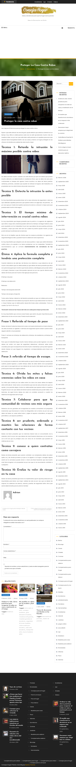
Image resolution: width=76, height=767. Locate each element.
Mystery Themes (30, 765)
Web (4, 557)
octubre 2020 (62, 360)
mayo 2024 (61, 229)
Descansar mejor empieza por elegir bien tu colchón (65, 130)
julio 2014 (61, 488)
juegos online (62, 624)
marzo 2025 (61, 193)
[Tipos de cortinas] (5, 688)
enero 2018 (61, 416)
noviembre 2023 (63, 241)
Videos (56, 2)
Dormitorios (61, 596)
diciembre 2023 (63, 237)
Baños (60, 540)
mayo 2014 (61, 496)
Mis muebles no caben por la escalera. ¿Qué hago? (26, 603)
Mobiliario (61, 636)
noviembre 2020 (63, 357)
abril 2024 (61, 233)
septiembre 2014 (63, 480)
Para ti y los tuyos (36, 695)
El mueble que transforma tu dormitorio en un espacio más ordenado (65, 119)
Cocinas (60, 556)
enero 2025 (61, 197)
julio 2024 (61, 221)
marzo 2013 (61, 528)
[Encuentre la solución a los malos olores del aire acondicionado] (5, 733)
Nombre (6, 544)
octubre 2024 (62, 209)
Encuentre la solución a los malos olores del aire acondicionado (15, 736)
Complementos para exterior (64, 561)
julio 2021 (60, 325)
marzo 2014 (61, 504)
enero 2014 (61, 512)
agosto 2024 (62, 217)
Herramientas (62, 608)
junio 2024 (61, 225)
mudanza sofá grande (26, 617)
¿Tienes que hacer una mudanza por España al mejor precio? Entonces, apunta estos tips (16, 698)
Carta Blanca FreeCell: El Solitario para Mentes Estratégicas (65, 140)
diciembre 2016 (62, 432)
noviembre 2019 (63, 404)
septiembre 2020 (63, 364)
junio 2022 (61, 293)
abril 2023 (61, 261)
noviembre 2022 (63, 273)
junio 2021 (61, 329)
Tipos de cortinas (16, 687)
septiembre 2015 (63, 468)
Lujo (44, 2)
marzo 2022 (61, 305)
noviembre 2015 (63, 460)
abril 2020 (61, 384)
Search (70, 28)
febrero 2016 (62, 448)
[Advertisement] (38, 44)
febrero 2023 (62, 269)
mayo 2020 (61, 380)
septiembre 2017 (63, 428)
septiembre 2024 (63, 213)
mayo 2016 (61, 440)
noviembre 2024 (63, 205)
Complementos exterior (38, 738)
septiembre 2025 (63, 181)
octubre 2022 (62, 277)
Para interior (34, 703)
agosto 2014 (62, 484)
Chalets (49, 2)
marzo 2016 (61, 444)
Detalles (60, 592)
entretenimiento (63, 600)
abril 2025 (61, 189)
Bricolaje (60, 544)
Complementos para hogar (43, 597)
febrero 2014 (62, 508)
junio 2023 (61, 253)
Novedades (8, 114)
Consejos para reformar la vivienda (15, 711)
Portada (32, 683)
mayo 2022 (61, 297)
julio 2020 (61, 372)
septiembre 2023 (63, 245)
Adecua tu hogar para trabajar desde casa (14, 509)
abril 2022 (61, 301)
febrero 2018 (62, 412)
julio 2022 (61, 289)
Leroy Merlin (61, 628)
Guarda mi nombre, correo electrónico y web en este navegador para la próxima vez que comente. (27, 567)
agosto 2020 (62, 368)
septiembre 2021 (63, 321)
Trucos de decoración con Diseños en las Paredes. (44, 611)
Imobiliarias (38, 2)
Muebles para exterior (65, 644)
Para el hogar (35, 699)
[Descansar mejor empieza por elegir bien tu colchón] (55, 737)
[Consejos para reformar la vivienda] (5, 710)
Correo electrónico (9, 551)
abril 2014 (61, 500)
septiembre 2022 (63, 281)
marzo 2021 (61, 341)
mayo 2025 (61, 185)
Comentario (7, 526)
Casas (60, 548)
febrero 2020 (62, 392)
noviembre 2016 (63, 436)
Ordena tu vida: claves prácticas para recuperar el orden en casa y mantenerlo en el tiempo (9, 605)
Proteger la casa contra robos (20, 121)
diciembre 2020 (63, 353)
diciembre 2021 (62, 317)
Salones (60, 660)
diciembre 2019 (62, 400)
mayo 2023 (61, 257)
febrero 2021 (62, 345)
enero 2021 (61, 349)
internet (60, 616)
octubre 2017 (62, 424)
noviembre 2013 (63, 520)
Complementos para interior (64, 575)
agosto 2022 (62, 285)
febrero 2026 (62, 177)
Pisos (59, 656)
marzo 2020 (61, 388)
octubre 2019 (62, 408)
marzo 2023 (61, 265)
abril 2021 (61, 337)
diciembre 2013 (62, 516)
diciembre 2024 (63, 201)
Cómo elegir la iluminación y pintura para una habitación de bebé (41, 509)
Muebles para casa (64, 640)
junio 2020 (61, 376)
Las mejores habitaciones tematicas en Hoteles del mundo (16, 722)
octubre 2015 (62, 464)
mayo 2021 (61, 333)
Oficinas (60, 652)
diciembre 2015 (62, 456)
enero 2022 (61, 313)
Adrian (19, 117)
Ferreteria (61, 604)
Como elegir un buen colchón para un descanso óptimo (64, 150)
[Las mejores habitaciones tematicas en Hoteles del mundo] (5, 721)
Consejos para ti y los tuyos (64, 586)
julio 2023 (61, 249)
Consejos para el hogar (44, 601)
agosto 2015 (61, 472)
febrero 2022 (62, 309)
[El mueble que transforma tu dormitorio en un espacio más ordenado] (55, 720)
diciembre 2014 (62, 476)
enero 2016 (61, 452)
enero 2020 (61, 396)
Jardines (60, 620)
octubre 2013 (62, 524)
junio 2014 (61, 492)
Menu (5, 27)
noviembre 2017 (63, 420)
